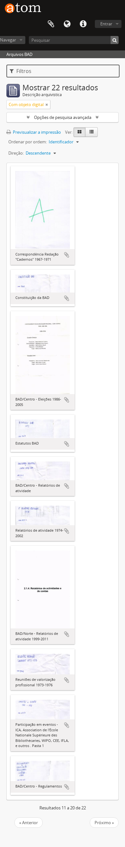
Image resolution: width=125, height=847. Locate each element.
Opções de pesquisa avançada (62, 117)
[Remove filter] (47, 104)
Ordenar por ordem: (27, 142)
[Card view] (79, 132)
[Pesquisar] (115, 40)
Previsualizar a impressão (36, 132)
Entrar (106, 24)
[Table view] (91, 132)
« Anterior (28, 822)
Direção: (16, 153)
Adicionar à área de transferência (66, 255)
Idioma (67, 24)
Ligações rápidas (83, 24)
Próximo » (104, 822)
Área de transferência (51, 24)
